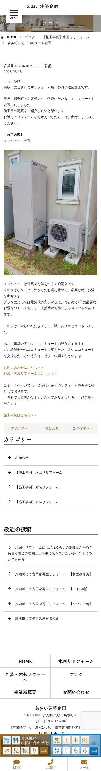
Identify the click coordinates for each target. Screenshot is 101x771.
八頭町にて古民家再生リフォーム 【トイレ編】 (52, 589)
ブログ (30, 37)
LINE (16, 767)
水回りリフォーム (76, 661)
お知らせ (22, 458)
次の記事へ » (82, 428)
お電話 (50, 767)
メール (84, 767)
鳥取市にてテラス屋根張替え (37, 619)
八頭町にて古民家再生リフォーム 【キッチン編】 (54, 604)
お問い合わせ (76, 692)
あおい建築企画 (50, 708)
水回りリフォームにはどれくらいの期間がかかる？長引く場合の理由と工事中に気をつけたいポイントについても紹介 (50, 553)
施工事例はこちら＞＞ (20, 415)
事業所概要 (25, 692)
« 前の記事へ (18, 428)
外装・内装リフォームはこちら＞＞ (31, 374)
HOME (12, 37)
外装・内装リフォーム (25, 676)
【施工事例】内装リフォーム (37, 502)
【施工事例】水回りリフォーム (65, 37)
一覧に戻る (50, 428)
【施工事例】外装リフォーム (37, 487)
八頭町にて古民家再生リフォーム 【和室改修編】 (54, 574)
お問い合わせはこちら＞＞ (24, 368)
